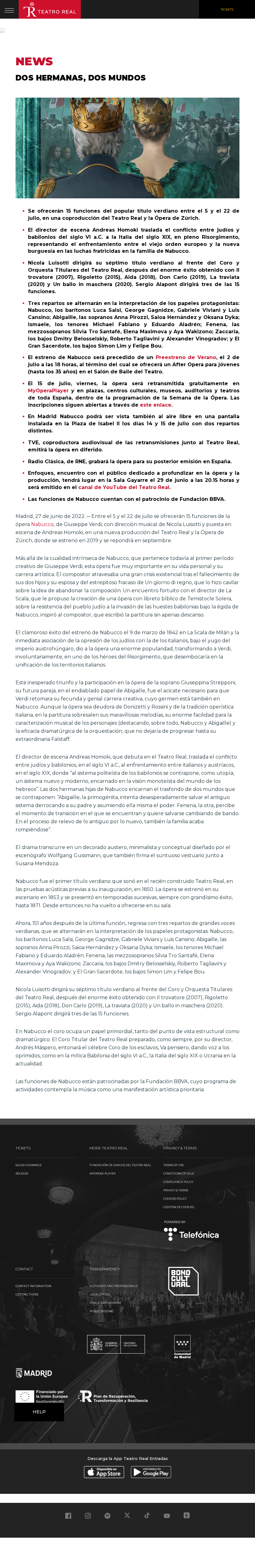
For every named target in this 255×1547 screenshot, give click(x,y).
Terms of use (173, 1165)
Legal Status (100, 1294)
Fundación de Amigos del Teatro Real (120, 1165)
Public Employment (105, 1303)
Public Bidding (102, 1311)
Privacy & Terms (175, 1190)
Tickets (227, 9)
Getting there (27, 1294)
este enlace (155, 405)
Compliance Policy (178, 1182)
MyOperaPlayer (48, 391)
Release (22, 1173)
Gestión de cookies (178, 1207)
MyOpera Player (102, 1173)
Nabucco (42, 524)
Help (39, 1412)
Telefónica (191, 1231)
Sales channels (28, 1165)
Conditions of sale (178, 1173)
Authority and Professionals (114, 1286)
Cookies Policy (175, 1198)
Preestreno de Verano (186, 357)
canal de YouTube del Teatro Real (123, 487)
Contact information (33, 1286)
